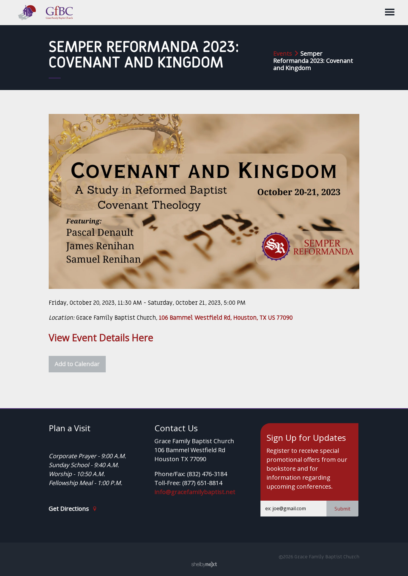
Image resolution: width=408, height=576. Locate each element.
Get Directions (70, 508)
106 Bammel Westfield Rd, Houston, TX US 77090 (226, 318)
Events (282, 53)
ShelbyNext (204, 565)
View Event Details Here (101, 337)
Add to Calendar (77, 364)
